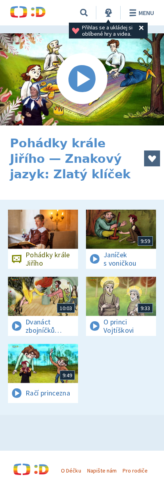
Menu (146, 13)
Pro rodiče (135, 470)
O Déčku (71, 470)
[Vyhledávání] (84, 12)
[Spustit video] (82, 79)
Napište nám (102, 470)
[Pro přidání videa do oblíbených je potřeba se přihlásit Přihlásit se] (152, 158)
